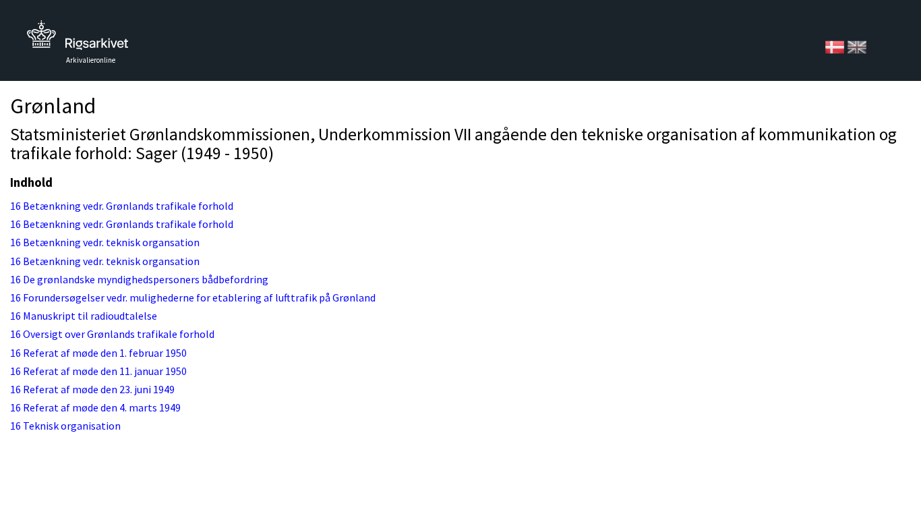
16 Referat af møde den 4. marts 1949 (95, 407)
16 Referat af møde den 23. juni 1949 (92, 389)
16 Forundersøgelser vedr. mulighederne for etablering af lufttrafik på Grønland (193, 297)
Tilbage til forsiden (77, 38)
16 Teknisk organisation (65, 425)
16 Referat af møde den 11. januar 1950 (98, 371)
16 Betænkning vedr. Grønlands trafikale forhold (121, 205)
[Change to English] (857, 46)
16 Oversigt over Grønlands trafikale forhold (112, 334)
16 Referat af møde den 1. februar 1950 (98, 352)
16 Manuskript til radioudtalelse (83, 315)
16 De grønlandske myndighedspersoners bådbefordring (139, 279)
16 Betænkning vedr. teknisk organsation (105, 242)
